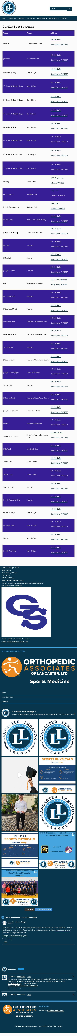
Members (21, 18)
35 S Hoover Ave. (57, 433)
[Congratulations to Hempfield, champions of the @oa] (20, 888)
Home (3, 18)
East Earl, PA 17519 (58, 208)
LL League (11, 976)
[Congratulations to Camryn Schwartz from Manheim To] (20, 812)
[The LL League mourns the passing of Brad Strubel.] (57, 737)
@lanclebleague (21, 976)
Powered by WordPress (45, 1026)
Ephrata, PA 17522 (57, 183)
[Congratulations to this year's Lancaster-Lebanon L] (20, 775)
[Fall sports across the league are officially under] (20, 737)
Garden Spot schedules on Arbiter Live (15, 641)
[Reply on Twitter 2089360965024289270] (9, 988)
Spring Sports (53, 18)
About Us (12, 18)
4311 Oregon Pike (57, 178)
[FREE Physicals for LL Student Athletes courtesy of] (57, 775)
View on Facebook (7, 939)
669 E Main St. (56, 40)
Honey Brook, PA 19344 (59, 285)
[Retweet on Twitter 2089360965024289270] (13, 988)
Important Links (7, 697)
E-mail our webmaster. (55, 1010)
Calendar (5, 701)
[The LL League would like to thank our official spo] (20, 850)
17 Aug (29, 976)
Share (5, 941)
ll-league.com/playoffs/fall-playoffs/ (15, 936)
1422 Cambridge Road (59, 280)
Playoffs (63, 18)
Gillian (60, 1026)
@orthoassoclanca (14, 983)
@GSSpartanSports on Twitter (12, 585)
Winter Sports (41, 18)
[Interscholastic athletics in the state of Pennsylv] (57, 812)
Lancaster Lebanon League (17, 922)
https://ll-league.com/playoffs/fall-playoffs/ (23, 985)
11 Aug (29, 994)
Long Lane (54, 191)
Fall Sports (30, 18)
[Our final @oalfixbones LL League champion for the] (57, 850)
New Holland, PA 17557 (59, 45)
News (4, 693)
